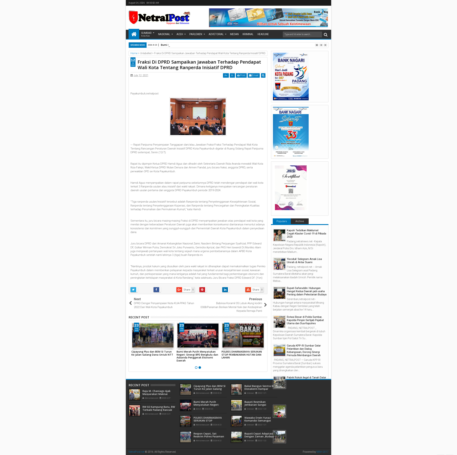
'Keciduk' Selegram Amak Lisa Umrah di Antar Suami (304, 260)
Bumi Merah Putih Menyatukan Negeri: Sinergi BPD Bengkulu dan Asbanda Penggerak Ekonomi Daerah (197, 356)
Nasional (164, 34)
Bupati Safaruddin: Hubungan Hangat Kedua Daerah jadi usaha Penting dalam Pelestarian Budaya (307, 291)
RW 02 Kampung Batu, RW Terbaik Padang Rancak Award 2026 (158, 410)
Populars (282, 221)
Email (255, 75)
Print (242, 75)
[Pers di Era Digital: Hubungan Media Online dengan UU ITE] (279, 411)
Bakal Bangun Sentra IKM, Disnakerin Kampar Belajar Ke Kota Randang (260, 389)
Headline (263, 34)
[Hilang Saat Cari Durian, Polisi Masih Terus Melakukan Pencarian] (279, 437)
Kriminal (248, 34)
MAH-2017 (322, 451)
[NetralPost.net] (134, 34)
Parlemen (195, 34)
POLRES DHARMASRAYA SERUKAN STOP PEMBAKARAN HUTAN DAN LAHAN (242, 354)
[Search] (325, 34)
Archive (299, 221)
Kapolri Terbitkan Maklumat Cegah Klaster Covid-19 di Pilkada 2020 (306, 233)
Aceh (180, 34)
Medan (234, 34)
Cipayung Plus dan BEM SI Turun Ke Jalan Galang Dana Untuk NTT (152, 353)
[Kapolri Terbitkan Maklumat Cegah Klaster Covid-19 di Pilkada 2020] (279, 235)
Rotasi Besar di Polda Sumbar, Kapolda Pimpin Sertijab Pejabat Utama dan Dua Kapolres (305, 320)
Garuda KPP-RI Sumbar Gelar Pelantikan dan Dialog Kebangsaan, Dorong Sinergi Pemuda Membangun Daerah (304, 350)
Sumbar (146, 34)
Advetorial (216, 34)
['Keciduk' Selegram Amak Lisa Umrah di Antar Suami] (279, 264)
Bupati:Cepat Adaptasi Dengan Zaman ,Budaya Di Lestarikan (259, 436)
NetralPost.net (136, 451)
